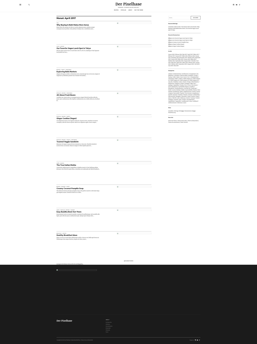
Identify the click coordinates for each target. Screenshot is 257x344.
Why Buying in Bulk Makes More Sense (73, 24)
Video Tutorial (184, 122)
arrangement (192, 74)
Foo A (186, 85)
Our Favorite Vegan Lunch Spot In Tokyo (74, 48)
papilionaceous (187, 91)
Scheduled (170, 27)
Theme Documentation (174, 122)
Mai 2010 (173, 62)
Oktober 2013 (191, 57)
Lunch (58, 46)
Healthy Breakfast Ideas (67, 235)
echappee (187, 83)
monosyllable (189, 90)
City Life (170, 82)
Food (169, 86)
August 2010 (187, 61)
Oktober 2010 (171, 61)
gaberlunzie (175, 86)
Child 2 (180, 78)
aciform (170, 74)
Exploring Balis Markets (67, 71)
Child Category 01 (187, 78)
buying (170, 77)
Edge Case (192, 83)
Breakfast (59, 233)
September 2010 (179, 61)
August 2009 (191, 64)
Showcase (108, 330)
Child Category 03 (174, 80)
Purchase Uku (109, 322)
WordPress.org (172, 112)
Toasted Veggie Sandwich (68, 141)
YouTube (236, 5)
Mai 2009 (176, 65)
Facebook (239, 5)
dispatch (177, 83)
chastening (171, 78)
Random (180, 94)
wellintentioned (172, 102)
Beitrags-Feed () (179, 111)
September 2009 (183, 64)
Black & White (184, 75)
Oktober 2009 (174, 64)
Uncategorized (190, 99)
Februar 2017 (171, 56)
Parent (194, 91)
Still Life (174, 98)
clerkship (175, 82)
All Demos (108, 324)
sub (178, 98)
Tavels (63, 69)
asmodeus (176, 75)
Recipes (116, 10)
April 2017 (190, 54)
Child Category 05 (194, 80)
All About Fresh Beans (66, 95)
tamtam (193, 98)
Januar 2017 (178, 56)
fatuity (182, 85)
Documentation (109, 326)
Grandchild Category (184, 86)
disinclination (195, 82)
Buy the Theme (139, 10)
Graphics (192, 86)
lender (169, 90)
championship (194, 77)
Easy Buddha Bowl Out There (69, 211)
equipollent (176, 85)
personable (176, 93)
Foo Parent (194, 85)
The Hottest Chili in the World (188, 27)
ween (190, 101)
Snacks (68, 139)
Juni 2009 (170, 65)
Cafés (58, 163)
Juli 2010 (193, 61)
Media (183, 90)
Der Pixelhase (128, 4)
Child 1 (176, 78)
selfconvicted (171, 96)
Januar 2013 (174, 59)
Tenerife (176, 99)
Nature (195, 90)
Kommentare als (190, 111)
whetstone (180, 102)
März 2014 (184, 56)
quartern (175, 94)
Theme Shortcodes (182, 120)
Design (189, 82)
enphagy (170, 85)
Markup (179, 90)
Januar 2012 (187, 59)
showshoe (184, 96)
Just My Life (187, 88)
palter (181, 91)
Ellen (169, 38)
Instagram (233, 5)
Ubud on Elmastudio (193, 120)
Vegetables (68, 69)
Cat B (185, 77)
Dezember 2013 (175, 57)
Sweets (68, 116)
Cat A (181, 77)
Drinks (182, 83)
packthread (176, 91)
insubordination (179, 88)
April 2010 (179, 62)
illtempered (171, 88)
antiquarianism (177, 74)
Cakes (177, 77)
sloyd (189, 96)
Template (170, 99)
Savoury (63, 186)
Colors (180, 82)
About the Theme (172, 120)
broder (196, 75)
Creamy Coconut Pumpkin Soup (70, 188)
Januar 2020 (171, 54)
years (185, 102)
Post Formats (188, 93)
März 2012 (180, 59)
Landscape (193, 88)
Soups (68, 186)
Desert (184, 82)
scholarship (196, 94)
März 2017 (196, 54)
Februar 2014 (191, 56)
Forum (107, 332)
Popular (123, 10)
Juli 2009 (197, 64)
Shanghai (178, 96)
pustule (170, 94)
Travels (184, 99)
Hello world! (177, 27)
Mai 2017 (185, 54)
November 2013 (183, 57)
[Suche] (29, 5)
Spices (169, 98)
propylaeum (196, 93)
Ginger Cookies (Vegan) (66, 118)
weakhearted (185, 101)
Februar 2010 (192, 62)
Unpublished (171, 101)
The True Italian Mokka (66, 165)
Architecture (185, 74)
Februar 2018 (178, 54)
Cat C (188, 77)
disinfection (171, 83)
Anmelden (170, 111)
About (130, 10)
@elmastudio (128, 261)
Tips (58, 23)
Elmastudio (108, 328)
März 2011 (193, 59)
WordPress (78, 340)
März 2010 (185, 62)
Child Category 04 (184, 80)
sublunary (182, 98)
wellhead (195, 101)
